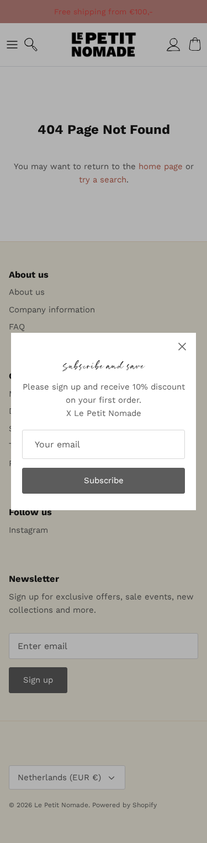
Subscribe (104, 480)
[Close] (182, 346)
